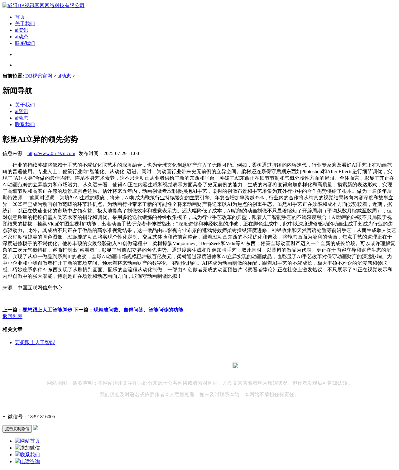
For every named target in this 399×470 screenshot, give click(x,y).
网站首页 (30, 441)
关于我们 (25, 23)
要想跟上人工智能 (35, 342)
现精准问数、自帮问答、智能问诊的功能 (138, 309)
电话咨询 (30, 461)
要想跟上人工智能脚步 (47, 309)
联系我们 (25, 43)
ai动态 (21, 36)
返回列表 (12, 316)
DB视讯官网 (38, 75)
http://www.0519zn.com (51, 153)
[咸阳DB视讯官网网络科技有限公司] (43, 5)
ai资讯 (21, 30)
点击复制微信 (17, 428)
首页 (20, 17)
